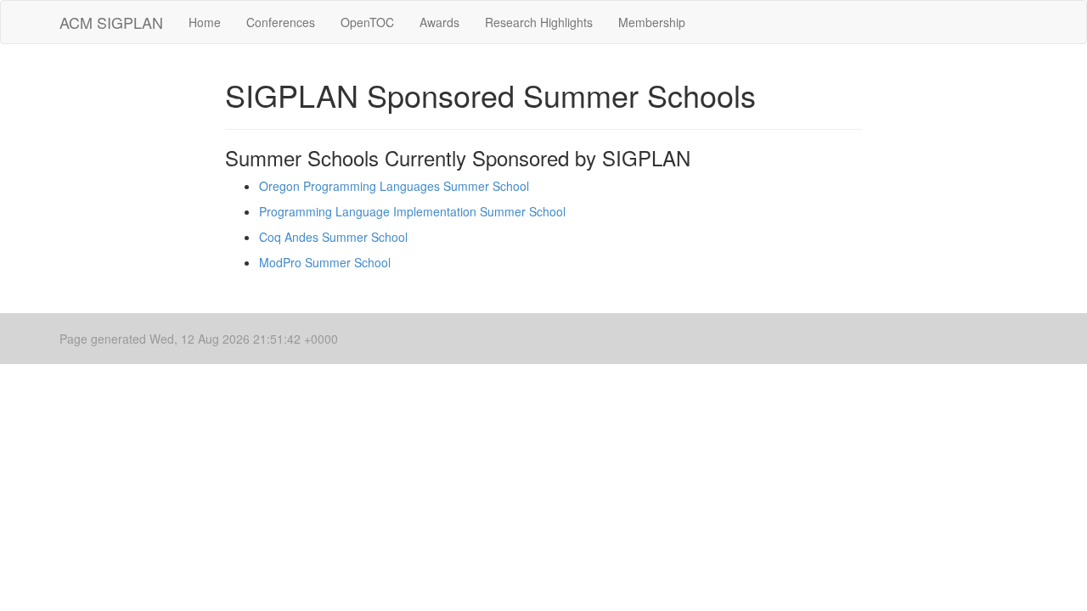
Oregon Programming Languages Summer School (394, 185)
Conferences (280, 22)
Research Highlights (539, 22)
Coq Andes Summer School (333, 236)
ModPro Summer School (325, 262)
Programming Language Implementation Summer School (412, 211)
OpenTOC (367, 22)
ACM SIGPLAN (111, 22)
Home (205, 22)
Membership (651, 22)
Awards (439, 22)
